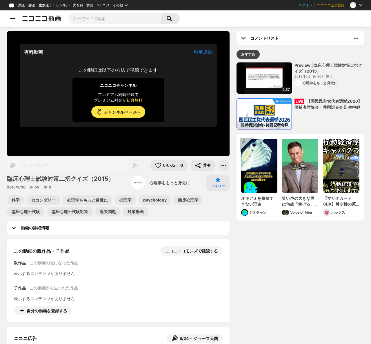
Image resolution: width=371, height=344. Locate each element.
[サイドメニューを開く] (13, 18)
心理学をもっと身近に (170, 182)
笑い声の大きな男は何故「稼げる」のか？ (298, 201)
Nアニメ (103, 5)
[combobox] (114, 18)
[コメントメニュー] (356, 38)
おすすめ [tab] (248, 54)
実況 (89, 5)
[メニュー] (224, 165)
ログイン (305, 5)
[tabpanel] (300, 141)
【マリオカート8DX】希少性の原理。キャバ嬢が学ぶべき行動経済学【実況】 (339, 201)
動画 (21, 5)
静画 (31, 5)
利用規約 (203, 52)
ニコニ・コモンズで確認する (191, 250)
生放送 (44, 5)
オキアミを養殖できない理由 (257, 201)
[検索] (170, 18)
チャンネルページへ (122, 112)
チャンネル (61, 5)
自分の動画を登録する (47, 310)
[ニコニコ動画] (41, 18)
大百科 (78, 5)
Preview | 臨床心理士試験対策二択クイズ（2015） (328, 68)
